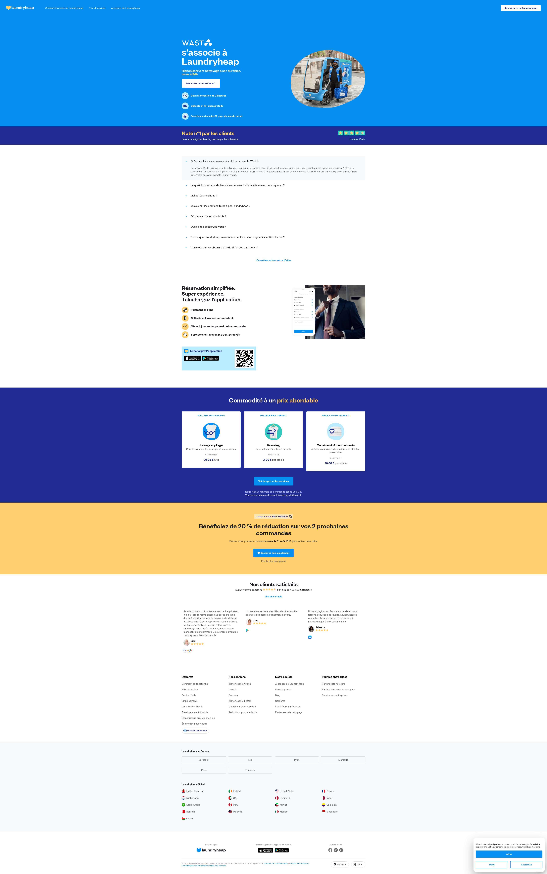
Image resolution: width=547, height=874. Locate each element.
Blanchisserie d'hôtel (239, 700)
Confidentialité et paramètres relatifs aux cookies (204, 865)
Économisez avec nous (194, 723)
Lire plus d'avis (273, 596)
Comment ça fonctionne (195, 683)
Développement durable (195, 712)
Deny (491, 864)
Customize (526, 864)
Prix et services (97, 8)
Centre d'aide (189, 695)
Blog (277, 695)
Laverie (232, 689)
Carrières (280, 700)
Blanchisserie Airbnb (239, 683)
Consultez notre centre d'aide (273, 260)
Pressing (233, 695)
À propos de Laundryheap (125, 8)
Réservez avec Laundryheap (521, 8)
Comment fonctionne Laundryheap (64, 8)
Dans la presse (283, 689)
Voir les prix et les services (273, 481)
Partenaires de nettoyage (288, 712)
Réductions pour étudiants (242, 712)
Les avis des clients (192, 706)
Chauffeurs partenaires (287, 706)
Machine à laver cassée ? (242, 706)
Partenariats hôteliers (333, 683)
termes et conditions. (299, 863)
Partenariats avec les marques (338, 689)
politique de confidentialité (276, 863)
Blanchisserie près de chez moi (198, 718)
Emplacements (190, 700)
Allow (509, 854)
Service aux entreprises (335, 695)
